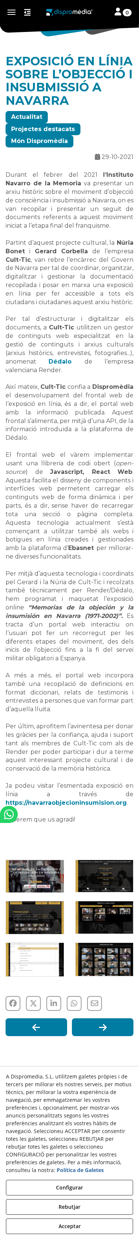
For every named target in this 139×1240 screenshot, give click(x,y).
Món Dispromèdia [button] (39, 140)
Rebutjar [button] (69, 1206)
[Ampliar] (35, 876)
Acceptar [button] (70, 1226)
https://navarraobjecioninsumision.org (66, 802)
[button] (69, 12)
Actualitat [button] (26, 116)
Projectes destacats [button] (43, 129)
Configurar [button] (69, 1187)
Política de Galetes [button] (80, 1170)
